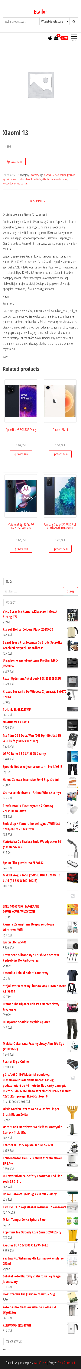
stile (44, 179)
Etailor (40, 11)
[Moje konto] (50, 37)
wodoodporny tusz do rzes (15, 183)
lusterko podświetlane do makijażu (25, 179)
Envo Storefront (66, 1362)
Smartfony (34, 175)
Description (37, 201)
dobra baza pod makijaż (55, 175)
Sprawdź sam (14, 161)
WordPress (40, 1362)
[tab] (41, 201)
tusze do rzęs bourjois (57, 179)
